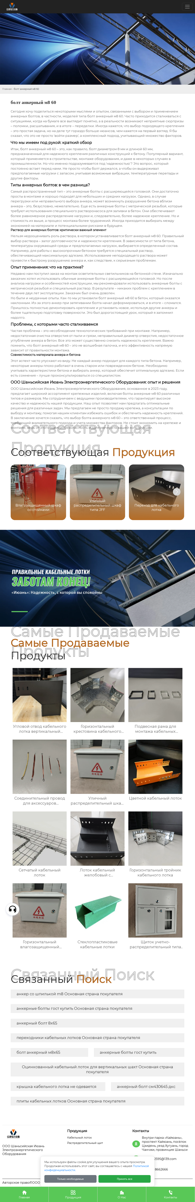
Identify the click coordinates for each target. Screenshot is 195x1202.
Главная (7, 89)
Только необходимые (70, 1178)
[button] (177, 492)
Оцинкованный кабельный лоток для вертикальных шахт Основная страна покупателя (97, 1069)
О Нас (122, 1194)
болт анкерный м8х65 (38, 1052)
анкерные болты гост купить (128, 1052)
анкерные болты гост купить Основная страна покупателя (74, 1008)
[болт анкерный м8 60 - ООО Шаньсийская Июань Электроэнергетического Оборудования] (32, 1134)
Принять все (124, 1178)
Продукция (73, 1194)
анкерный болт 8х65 (37, 1023)
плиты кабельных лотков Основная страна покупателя (71, 1101)
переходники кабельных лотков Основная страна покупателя (78, 1037)
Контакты (170, 1194)
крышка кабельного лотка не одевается (56, 1086)
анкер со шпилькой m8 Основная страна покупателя (70, 994)
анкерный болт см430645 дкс (146, 1086)
